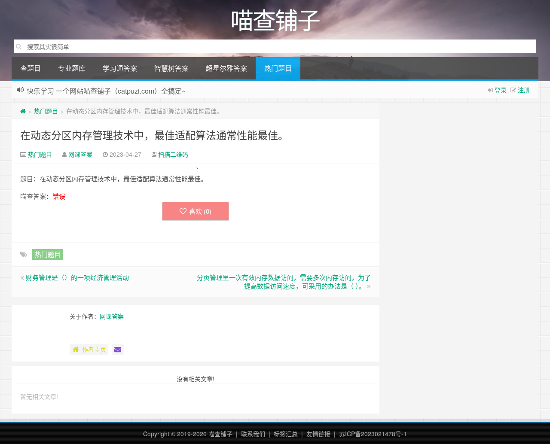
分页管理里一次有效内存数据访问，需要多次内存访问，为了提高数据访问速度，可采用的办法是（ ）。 (284, 281)
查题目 (30, 68)
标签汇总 (286, 433)
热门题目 (278, 68)
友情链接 (318, 433)
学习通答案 (120, 68)
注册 (524, 89)
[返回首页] (23, 110)
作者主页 (94, 349)
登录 (501, 89)
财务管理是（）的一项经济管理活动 (77, 277)
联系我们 (253, 433)
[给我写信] (118, 349)
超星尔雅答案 (226, 68)
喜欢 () (200, 211)
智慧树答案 (171, 68)
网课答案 (80, 154)
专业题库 (72, 68)
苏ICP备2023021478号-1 (373, 433)
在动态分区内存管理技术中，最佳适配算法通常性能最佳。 (154, 134)
